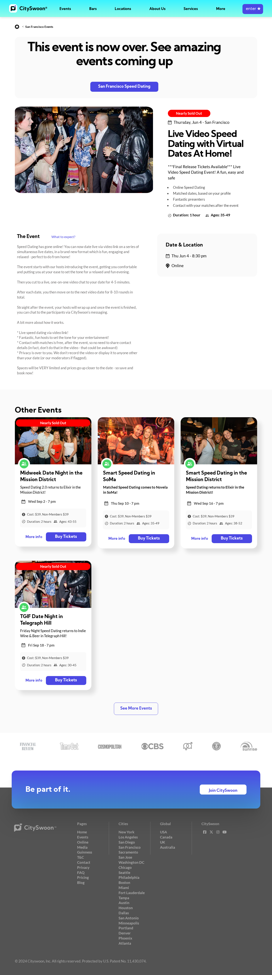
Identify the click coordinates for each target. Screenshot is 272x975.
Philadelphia (129, 877)
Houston (126, 908)
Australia (167, 847)
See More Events (136, 709)
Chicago (125, 867)
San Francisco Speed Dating (124, 87)
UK (162, 842)
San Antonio (129, 918)
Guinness (84, 852)
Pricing (83, 877)
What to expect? (63, 237)
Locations (123, 9)
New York (126, 832)
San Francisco (130, 847)
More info (34, 537)
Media (82, 847)
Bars (93, 9)
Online (82, 842)
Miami (124, 887)
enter (253, 9)
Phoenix (125, 938)
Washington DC (131, 862)
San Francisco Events (39, 26)
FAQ (81, 872)
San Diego (127, 842)
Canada (166, 837)
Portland (126, 928)
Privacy (83, 867)
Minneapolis (129, 923)
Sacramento (128, 852)
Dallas (124, 913)
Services (191, 9)
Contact (83, 862)
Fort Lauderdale (132, 892)
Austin (124, 902)
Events (65, 9)
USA (163, 832)
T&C (80, 857)
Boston (124, 882)
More (220, 9)
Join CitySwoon (223, 791)
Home (82, 832)
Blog (81, 882)
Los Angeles (128, 837)
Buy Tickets (66, 537)
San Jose (125, 857)
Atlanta (125, 943)
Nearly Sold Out (189, 113)
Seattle (124, 872)
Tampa (124, 898)
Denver (125, 933)
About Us (157, 9)
